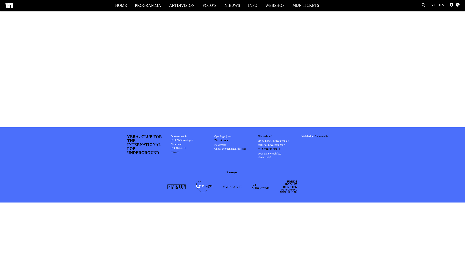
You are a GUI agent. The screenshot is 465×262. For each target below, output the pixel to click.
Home (121, 5)
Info (252, 5)
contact (175, 152)
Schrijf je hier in (271, 149)
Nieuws (232, 5)
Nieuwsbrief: (265, 136)
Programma (148, 5)
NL (433, 5)
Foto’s (210, 5)
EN (441, 5)
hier (244, 148)
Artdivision (182, 5)
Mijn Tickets (305, 5)
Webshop (274, 5)
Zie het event (221, 140)
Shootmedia (321, 136)
